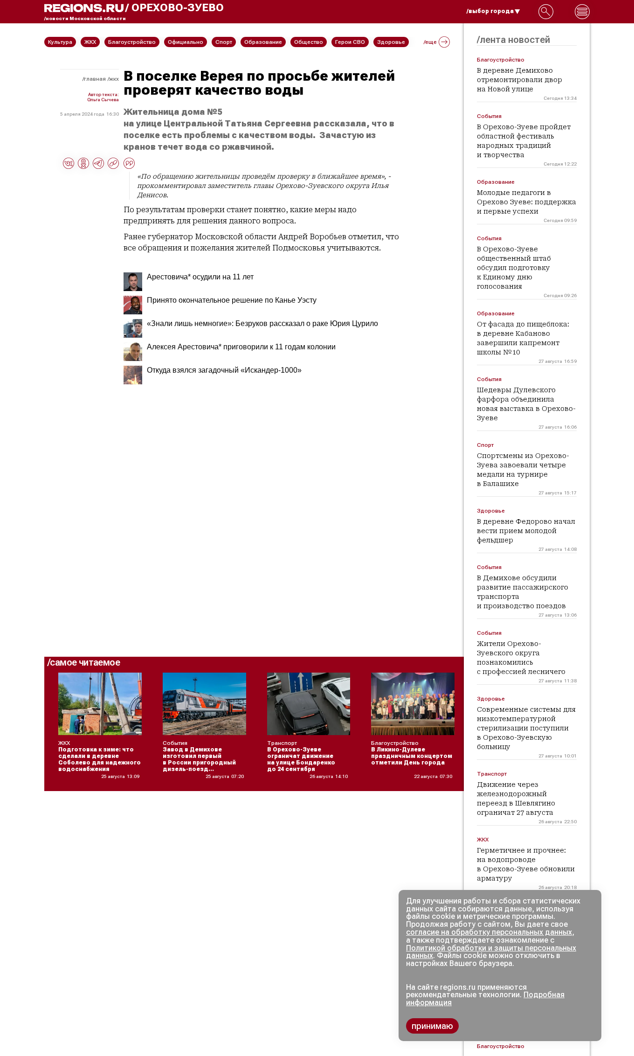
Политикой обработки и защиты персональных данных (491, 952)
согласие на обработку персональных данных (489, 932)
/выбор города (490, 11)
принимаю (432, 1026)
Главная (95, 79)
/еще (430, 42)
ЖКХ (114, 79)
